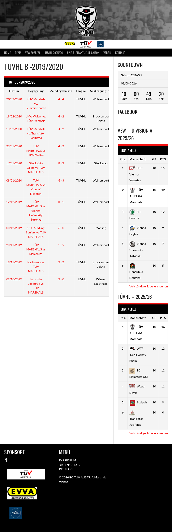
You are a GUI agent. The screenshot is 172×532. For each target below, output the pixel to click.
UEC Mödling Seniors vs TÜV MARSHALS (36, 232)
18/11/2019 (14, 262)
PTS (163, 159)
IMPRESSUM (67, 460)
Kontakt (120, 52)
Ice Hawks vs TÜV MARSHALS (35, 266)
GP (154, 159)
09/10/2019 (14, 279)
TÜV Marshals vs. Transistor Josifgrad (36, 133)
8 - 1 (61, 202)
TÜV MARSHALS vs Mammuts (36, 249)
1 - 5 (61, 245)
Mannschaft (137, 159)
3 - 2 (61, 262)
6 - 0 (61, 228)
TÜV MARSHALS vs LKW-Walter (36, 150)
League (81, 91)
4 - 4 (61, 99)
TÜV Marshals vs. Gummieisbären (36, 103)
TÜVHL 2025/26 (54, 52)
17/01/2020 (14, 163)
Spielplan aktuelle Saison (83, 52)
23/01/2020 (14, 146)
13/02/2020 (14, 129)
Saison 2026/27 (131, 75)
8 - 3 (61, 163)
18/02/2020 (14, 116)
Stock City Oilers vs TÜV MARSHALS (36, 167)
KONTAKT (66, 469)
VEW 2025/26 (32, 52)
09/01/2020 (14, 180)
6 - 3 (61, 180)
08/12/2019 (14, 228)
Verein (107, 52)
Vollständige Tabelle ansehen (148, 286)
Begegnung (36, 91)
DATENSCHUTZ (70, 464)
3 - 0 (61, 279)
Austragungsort (101, 91)
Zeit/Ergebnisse (61, 91)
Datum (14, 91)
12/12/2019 (14, 202)
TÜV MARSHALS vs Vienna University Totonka (36, 210)
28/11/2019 (14, 245)
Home (7, 52)
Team (18, 52)
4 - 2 (61, 116)
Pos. (123, 159)
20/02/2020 (14, 99)
